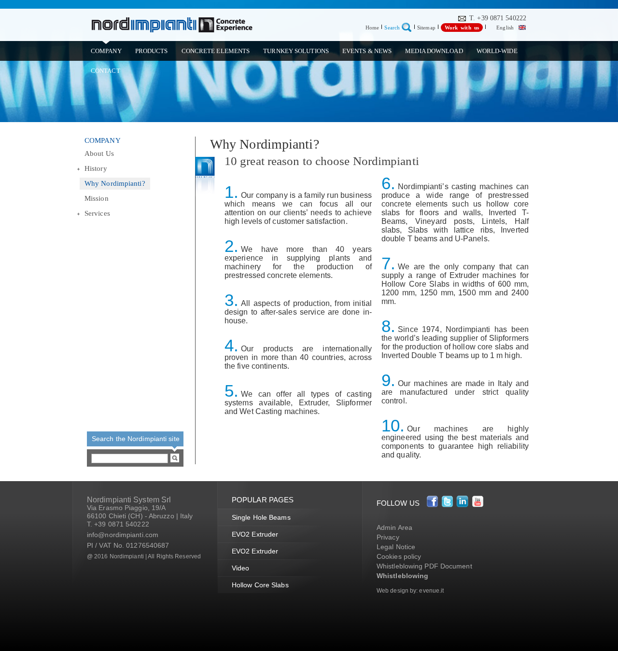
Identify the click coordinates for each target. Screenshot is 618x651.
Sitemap (426, 27)
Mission (96, 198)
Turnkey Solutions (296, 51)
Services (97, 213)
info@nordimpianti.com (122, 535)
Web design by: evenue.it (410, 590)
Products (151, 51)
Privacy (388, 537)
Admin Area (394, 527)
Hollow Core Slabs (260, 585)
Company (106, 51)
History (95, 168)
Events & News (367, 51)
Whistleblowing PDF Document (424, 566)
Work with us (462, 27)
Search (392, 27)
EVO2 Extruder (255, 534)
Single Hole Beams (261, 517)
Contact (105, 70)
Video (241, 568)
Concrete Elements (216, 51)
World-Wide (497, 51)
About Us (99, 153)
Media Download (434, 51)
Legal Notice (396, 547)
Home (372, 27)
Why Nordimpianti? (114, 183)
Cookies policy (399, 556)
